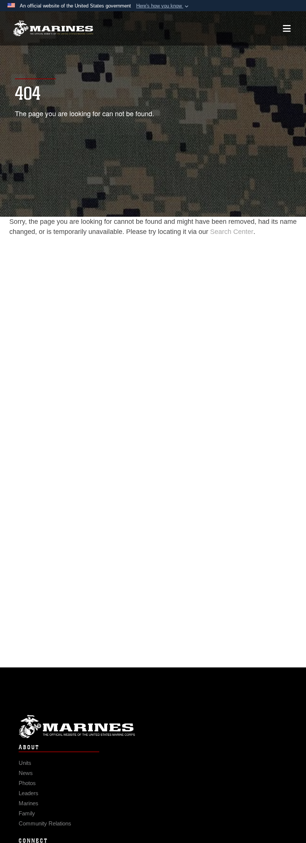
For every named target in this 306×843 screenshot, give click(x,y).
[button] (163, 6)
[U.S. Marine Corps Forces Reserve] (53, 29)
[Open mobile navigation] (287, 28)
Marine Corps (153, 726)
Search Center (231, 231)
